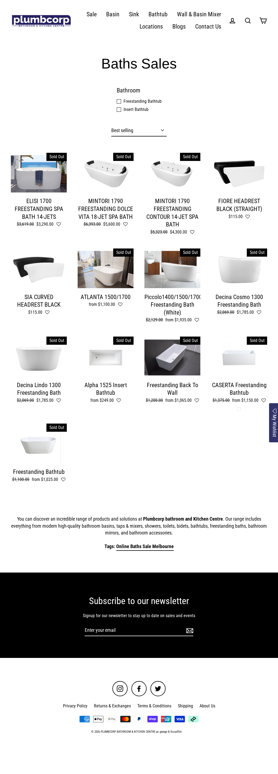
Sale (92, 14)
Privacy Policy (75, 705)
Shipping (185, 705)
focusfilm (176, 731)
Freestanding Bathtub (143, 101)
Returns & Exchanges (112, 705)
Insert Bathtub (136, 109)
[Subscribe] (189, 630)
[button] (58, 224)
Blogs (179, 26)
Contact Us (208, 26)
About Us (207, 705)
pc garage (161, 731)
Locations (151, 26)
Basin (112, 14)
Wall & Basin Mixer (199, 14)
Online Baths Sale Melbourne (145, 546)
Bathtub (158, 14)
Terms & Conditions (154, 705)
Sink (134, 14)
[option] (39, 358)
